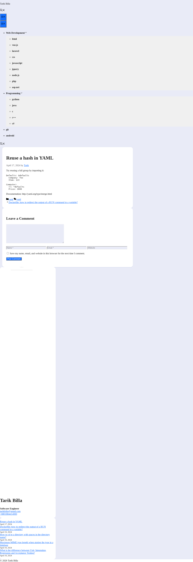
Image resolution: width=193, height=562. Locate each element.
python (15, 99)
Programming (13, 93)
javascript (17, 63)
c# (13, 123)
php (14, 81)
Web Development (15, 33)
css (13, 57)
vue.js (15, 45)
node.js (15, 75)
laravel (15, 51)
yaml (11, 199)
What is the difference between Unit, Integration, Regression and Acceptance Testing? (23, 551)
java (14, 105)
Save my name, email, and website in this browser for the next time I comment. (47, 253)
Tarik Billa (5, 3)
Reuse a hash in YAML (11, 521)
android (10, 135)
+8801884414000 (8, 514)
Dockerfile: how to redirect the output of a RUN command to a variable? (43, 202)
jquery (15, 69)
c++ (14, 117)
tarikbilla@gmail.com (10, 511)
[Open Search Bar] (2, 10)
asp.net (15, 87)
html (14, 39)
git (7, 129)
